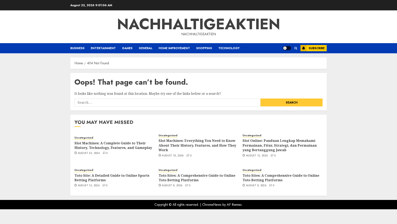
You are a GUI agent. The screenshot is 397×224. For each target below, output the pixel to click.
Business (77, 48)
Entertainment (103, 48)
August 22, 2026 (89, 153)
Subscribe (317, 48)
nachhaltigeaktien (198, 24)
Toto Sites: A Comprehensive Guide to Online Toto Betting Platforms (197, 177)
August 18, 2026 (173, 155)
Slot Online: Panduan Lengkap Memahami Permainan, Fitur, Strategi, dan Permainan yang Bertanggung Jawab (280, 145)
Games (127, 48)
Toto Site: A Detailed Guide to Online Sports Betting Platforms (111, 177)
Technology (229, 48)
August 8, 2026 (172, 185)
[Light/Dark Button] (287, 48)
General (145, 48)
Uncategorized (83, 138)
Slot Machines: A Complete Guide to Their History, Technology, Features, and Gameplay (113, 145)
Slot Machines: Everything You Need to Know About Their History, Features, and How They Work (197, 145)
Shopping (204, 48)
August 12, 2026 (257, 155)
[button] (295, 48)
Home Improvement (174, 48)
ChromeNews (211, 204)
